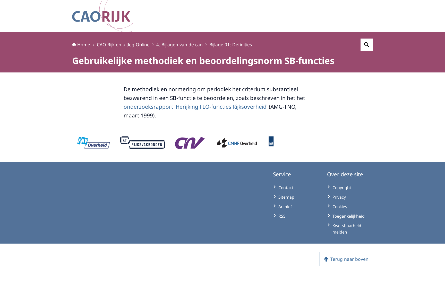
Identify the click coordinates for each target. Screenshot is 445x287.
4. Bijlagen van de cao (179, 44)
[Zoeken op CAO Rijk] (367, 45)
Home (83, 44)
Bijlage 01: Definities (230, 44)
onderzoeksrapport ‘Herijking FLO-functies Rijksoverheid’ (196, 106)
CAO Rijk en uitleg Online (123, 44)
